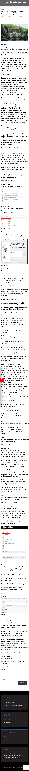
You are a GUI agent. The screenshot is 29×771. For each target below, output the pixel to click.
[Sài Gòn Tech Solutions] (15, 3)
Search (3, 679)
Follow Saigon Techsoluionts (9, 16)
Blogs (2, 9)
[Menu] (2, 3)
